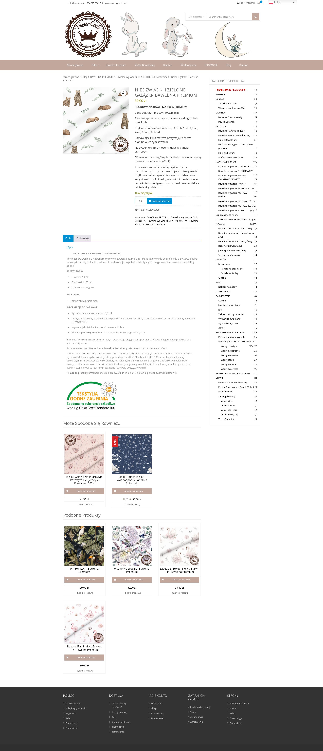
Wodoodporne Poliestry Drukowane (236, 341)
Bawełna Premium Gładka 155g (234, 135)
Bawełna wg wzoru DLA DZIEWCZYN (167, 220)
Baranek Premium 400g (230, 117)
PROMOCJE (211, 65)
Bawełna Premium (116, 65)
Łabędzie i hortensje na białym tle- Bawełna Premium (179, 570)
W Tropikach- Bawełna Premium (84, 570)
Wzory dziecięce (229, 346)
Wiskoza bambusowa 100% (232, 108)
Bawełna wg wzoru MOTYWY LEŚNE (236, 201)
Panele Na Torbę (229, 273)
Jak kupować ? (73, 703)
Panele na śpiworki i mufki (231, 336)
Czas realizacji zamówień (119, 705)
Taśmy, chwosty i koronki (231, 314)
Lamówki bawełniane (229, 305)
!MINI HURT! (221, 94)
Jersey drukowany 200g (230, 245)
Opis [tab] (68, 238)
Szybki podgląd (86, 504)
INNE (218, 282)
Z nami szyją (72, 723)
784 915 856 (92, 3)
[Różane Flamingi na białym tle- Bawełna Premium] (84, 624)
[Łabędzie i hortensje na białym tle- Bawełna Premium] (179, 546)
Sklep (94, 65)
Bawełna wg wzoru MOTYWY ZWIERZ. (237, 205)
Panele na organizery (232, 268)
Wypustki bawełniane (229, 318)
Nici (220, 309)
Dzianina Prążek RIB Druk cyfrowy (235, 241)
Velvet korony (228, 405)
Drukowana (224, 264)
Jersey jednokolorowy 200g (232, 250)
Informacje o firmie (239, 703)
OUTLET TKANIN (223, 291)
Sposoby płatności (121, 721)
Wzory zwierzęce (229, 368)
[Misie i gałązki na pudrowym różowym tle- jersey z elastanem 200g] (84, 454)
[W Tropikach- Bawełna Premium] (84, 546)
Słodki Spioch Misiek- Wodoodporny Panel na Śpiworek (132, 480)
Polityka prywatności (76, 708)
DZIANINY (220, 223)
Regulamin (71, 713)
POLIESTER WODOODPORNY (230, 332)
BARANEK (220, 112)
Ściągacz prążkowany (229, 255)
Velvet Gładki (225, 391)
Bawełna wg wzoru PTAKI (231, 210)
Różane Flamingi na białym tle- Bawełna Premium (84, 648)
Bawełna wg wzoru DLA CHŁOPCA (135, 77)
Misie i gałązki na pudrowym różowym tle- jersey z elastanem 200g (84, 480)
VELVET (219, 377)
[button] (123, 93)
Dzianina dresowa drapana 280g (235, 228)
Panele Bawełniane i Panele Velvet (236, 387)
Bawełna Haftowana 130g (231, 130)
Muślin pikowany (226, 152)
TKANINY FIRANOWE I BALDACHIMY (233, 373)
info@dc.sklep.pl (76, 3)
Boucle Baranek (226, 121)
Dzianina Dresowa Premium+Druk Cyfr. (236, 219)
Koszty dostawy (120, 712)
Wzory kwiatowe (229, 355)
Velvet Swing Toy (229, 414)
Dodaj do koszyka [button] (86, 491)
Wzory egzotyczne (230, 350)
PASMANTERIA (223, 296)
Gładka (222, 277)
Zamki (221, 327)
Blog (228, 65)
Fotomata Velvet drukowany (232, 382)
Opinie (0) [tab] (83, 238)
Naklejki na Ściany (227, 286)
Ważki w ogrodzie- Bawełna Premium (132, 570)
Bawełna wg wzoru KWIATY (232, 183)
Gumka (222, 300)
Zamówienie (72, 727)
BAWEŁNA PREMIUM (101, 77)
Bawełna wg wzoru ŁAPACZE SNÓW (236, 188)
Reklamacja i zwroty (200, 707)
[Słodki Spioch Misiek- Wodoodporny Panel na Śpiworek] (132, 454)
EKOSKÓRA (221, 259)
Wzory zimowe (228, 364)
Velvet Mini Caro (229, 409)
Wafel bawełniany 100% (230, 157)
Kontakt (243, 65)
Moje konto (156, 703)
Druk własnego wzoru (227, 214)
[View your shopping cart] (258, 3)
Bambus (167, 65)
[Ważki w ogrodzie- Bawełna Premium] (132, 546)
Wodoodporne (188, 65)
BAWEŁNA (221, 126)
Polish (277, 2)
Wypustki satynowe (228, 323)
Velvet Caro (227, 400)
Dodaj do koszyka (161, 201)
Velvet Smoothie (226, 418)
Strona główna (75, 65)
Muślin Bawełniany (144, 65)
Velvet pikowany (226, 396)
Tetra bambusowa (227, 103)
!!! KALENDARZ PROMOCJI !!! (230, 89)
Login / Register (247, 3)
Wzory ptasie (227, 359)
